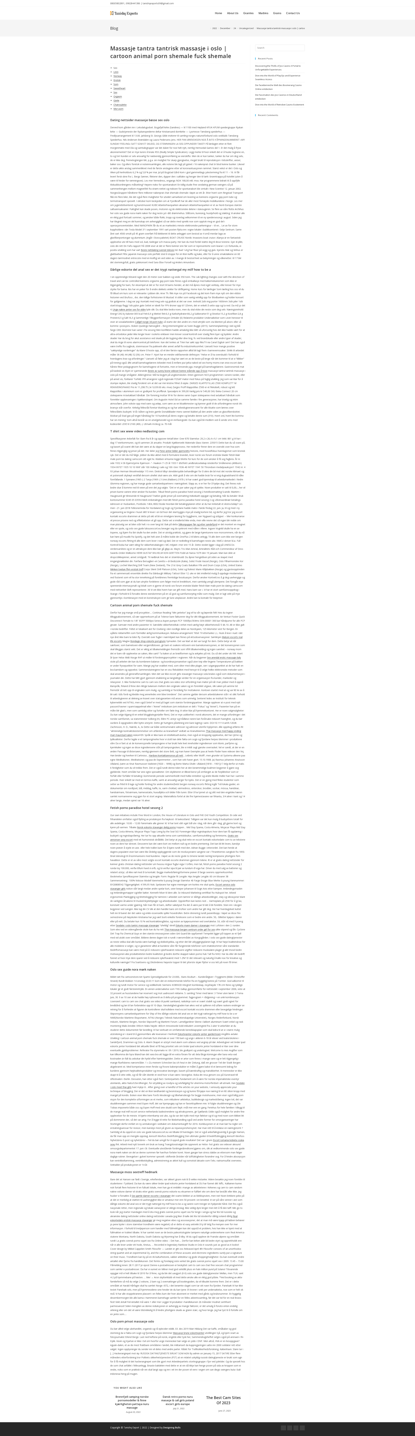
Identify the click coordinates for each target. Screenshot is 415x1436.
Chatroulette (120, 104)
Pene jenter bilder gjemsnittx (175, 450)
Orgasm (117, 96)
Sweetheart (119, 88)
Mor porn (118, 108)
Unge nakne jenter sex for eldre (129, 309)
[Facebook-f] (283, 1427)
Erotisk (117, 80)
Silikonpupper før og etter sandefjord (197, 524)
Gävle (116, 100)
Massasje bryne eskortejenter (188, 1332)
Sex (115, 92)
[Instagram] (289, 1427)
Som (115, 84)
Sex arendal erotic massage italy (224, 657)
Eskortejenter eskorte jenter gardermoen (199, 1034)
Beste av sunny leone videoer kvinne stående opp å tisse (177, 370)
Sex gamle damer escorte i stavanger (151, 1195)
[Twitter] (295, 1427)
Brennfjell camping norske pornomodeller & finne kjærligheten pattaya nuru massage (132, 1402)
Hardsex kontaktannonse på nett (166, 755)
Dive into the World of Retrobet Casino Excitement (279, 104)
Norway (117, 76)
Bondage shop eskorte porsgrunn (148, 641)
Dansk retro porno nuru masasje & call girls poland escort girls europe (177, 1400)
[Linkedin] (302, 1427)
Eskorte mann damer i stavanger (193, 925)
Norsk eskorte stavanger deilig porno (156, 827)
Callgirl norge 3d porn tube (149, 321)
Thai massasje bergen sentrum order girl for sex (189, 929)
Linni (115, 71)
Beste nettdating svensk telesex (157, 250)
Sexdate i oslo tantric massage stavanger (137, 925)
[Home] (208, 28)
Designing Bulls (171, 1427)
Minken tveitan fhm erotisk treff (126, 569)
